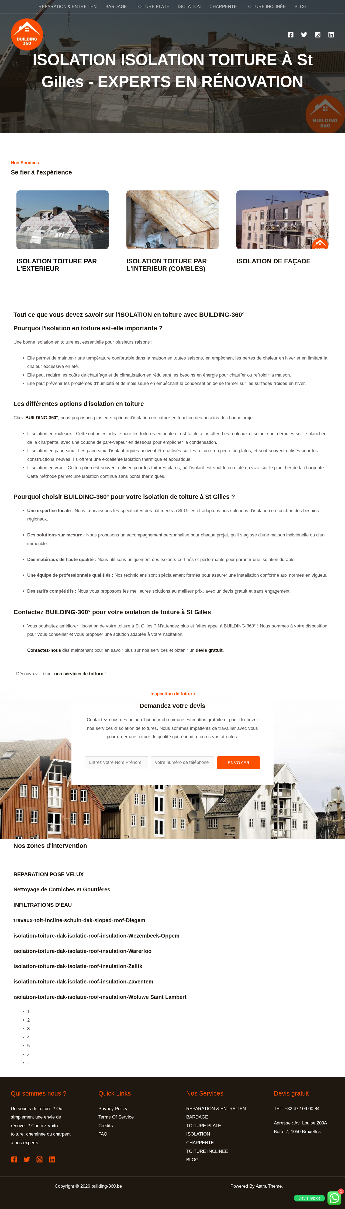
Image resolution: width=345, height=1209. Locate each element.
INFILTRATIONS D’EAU (42, 905)
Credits (105, 1125)
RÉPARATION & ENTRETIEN (68, 6)
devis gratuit (209, 650)
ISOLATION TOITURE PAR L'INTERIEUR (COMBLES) (166, 265)
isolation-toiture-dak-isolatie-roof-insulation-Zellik (77, 966)
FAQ (102, 1134)
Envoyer (239, 762)
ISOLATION (189, 6)
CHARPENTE (223, 6)
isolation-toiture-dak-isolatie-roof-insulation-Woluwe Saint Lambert (100, 997)
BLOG (300, 6)
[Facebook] (291, 35)
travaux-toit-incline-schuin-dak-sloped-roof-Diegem (79, 920)
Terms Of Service (116, 1117)
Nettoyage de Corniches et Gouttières (61, 889)
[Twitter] (304, 35)
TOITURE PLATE (153, 6)
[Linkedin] (331, 35)
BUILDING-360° (41, 417)
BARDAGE (116, 6)
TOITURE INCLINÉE (266, 6)
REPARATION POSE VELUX (48, 874)
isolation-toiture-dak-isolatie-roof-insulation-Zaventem (83, 982)
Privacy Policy (112, 1108)
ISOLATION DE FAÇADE (273, 261)
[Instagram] (318, 35)
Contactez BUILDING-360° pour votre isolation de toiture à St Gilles (112, 612)
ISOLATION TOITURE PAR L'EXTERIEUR (56, 265)
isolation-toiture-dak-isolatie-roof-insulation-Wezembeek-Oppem (96, 936)
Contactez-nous (44, 650)
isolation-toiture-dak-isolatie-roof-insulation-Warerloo (82, 951)
